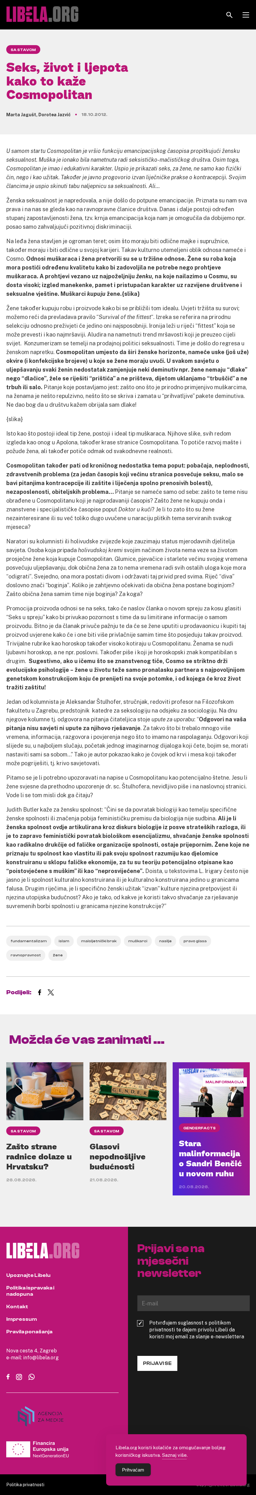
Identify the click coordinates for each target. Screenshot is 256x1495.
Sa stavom (23, 50)
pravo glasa (195, 941)
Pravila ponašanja (29, 1332)
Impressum (21, 1319)
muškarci (137, 941)
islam (64, 941)
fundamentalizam (29, 941)
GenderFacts (199, 1128)
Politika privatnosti (25, 1484)
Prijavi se (157, 1363)
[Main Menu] (246, 14)
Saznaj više (174, 1455)
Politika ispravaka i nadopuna (30, 1291)
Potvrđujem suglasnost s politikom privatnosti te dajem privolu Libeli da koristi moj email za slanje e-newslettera (196, 1330)
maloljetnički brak (98, 941)
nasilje (165, 941)
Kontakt (17, 1306)
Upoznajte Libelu (28, 1275)
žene (58, 955)
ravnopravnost (26, 955)
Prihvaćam (133, 1469)
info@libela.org (41, 1357)
